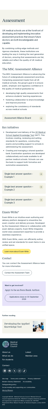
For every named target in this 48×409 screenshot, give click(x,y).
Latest (28, 352)
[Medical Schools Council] (9, 344)
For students (7, 359)
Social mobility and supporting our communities (18, 387)
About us (6, 352)
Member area (31, 356)
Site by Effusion (7, 390)
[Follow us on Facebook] (9, 371)
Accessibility (27, 381)
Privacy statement (34, 378)
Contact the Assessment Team (17, 273)
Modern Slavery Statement (11, 381)
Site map (5, 378)
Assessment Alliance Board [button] (17, 118)
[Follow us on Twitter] (14, 371)
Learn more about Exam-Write (16, 251)
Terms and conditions (18, 378)
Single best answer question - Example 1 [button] (18, 175)
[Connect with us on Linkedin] (5, 371)
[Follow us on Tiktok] (24, 371)
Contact (5, 365)
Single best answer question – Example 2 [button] (18, 188)
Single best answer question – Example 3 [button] (18, 201)
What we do (7, 356)
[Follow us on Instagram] (19, 371)
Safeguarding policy (9, 384)
